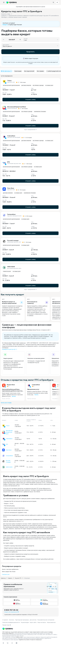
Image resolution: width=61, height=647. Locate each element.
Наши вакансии (51, 622)
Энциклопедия (25, 622)
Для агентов (33, 620)
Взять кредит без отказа (8, 571)
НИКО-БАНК (9, 467)
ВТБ (7, 444)
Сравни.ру (3, 578)
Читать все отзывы (6, 402)
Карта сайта (33, 622)
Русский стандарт (8, 461)
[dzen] (16, 643)
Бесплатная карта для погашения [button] (11, 85)
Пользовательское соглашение (45, 620)
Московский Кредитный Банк (9, 432)
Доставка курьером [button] (26, 85)
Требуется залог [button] (7, 271)
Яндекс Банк (11, 384)
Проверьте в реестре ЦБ (8, 349)
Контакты (11, 620)
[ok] (12, 643)
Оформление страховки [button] (40, 111)
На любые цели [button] (49, 85)
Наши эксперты (41, 622)
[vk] (7, 643)
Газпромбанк (9, 455)
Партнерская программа (22, 620)
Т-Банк (7, 425)
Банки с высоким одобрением (10, 569)
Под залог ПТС (18, 578)
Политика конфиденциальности (11, 622)
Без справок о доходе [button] (38, 85)
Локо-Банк (9, 450)
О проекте (5, 620)
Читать (14, 396)
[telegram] (3, 643)
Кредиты (10, 578)
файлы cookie (19, 637)
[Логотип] (7, 629)
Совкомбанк (36, 384)
